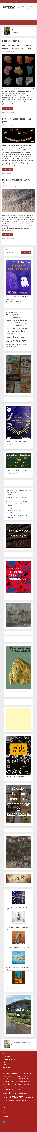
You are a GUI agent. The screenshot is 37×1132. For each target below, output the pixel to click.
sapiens (18, 344)
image (22, 328)
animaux (11, 312)
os (16, 334)
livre (26, 328)
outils (19, 334)
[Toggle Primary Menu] (34, 22)
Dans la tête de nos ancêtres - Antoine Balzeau (18, 776)
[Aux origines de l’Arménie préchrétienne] (18, 938)
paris (25, 1093)
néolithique (10, 334)
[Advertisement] (18, 719)
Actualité (5, 1053)
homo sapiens (11, 328)
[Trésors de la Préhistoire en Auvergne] (18, 898)
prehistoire (9, 341)
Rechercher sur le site (12, 250)
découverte (8, 320)
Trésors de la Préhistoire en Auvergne (17, 515)
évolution (14, 346)
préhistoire (19, 340)
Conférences (8, 173)
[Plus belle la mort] (18, 978)
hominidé (13, 326)
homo (24, 326)
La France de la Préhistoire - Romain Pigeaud (17, 595)
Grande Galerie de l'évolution (18, 849)
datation (25, 318)
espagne (11, 1078)
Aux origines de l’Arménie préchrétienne (17, 947)
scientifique (24, 344)
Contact (5, 1110)
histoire (8, 326)
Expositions (14, 32)
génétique (24, 323)
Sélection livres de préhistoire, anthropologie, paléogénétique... (20, 371)
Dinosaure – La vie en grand (19, 30)
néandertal (21, 331)
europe (17, 320)
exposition (23, 320)
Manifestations (7, 1067)
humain (18, 328)
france (12, 323)
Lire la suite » (8, 108)
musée (13, 331)
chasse (21, 315)
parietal (23, 337)
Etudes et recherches (10, 112)
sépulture (8, 346)
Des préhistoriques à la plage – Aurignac (18, 967)
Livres (4, 1064)
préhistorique (10, 344)
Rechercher (26, 252)
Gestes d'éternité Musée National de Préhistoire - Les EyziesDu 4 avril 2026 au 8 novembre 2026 (16, 301)
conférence (17, 318)
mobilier (8, 331)
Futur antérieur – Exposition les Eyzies (17, 927)
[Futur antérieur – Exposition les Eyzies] (18, 918)
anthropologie (17, 312)
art (18, 315)
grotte (17, 323)
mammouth (17, 1087)
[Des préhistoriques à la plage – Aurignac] (18, 958)
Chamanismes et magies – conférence (17, 497)
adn (7, 312)
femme (8, 323)
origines (25, 1089)
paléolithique (13, 337)
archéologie (11, 315)
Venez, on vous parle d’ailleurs (20, 1042)
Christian (17, 51)
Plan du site (6, 1107)
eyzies (31, 1078)
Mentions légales (8, 1112)
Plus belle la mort (11, 987)
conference (9, 318)
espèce (13, 320)
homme (19, 326)
